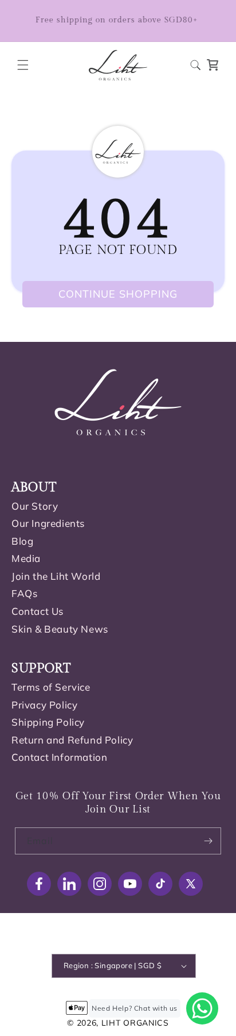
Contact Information (59, 757)
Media (26, 558)
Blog (22, 541)
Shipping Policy (48, 722)
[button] (23, 65)
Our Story (34, 506)
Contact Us (37, 611)
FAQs (24, 593)
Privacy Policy (44, 705)
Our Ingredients (48, 523)
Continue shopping (118, 294)
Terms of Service (51, 687)
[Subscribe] (208, 840)
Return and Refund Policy (72, 740)
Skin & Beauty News (59, 629)
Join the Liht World (55, 576)
